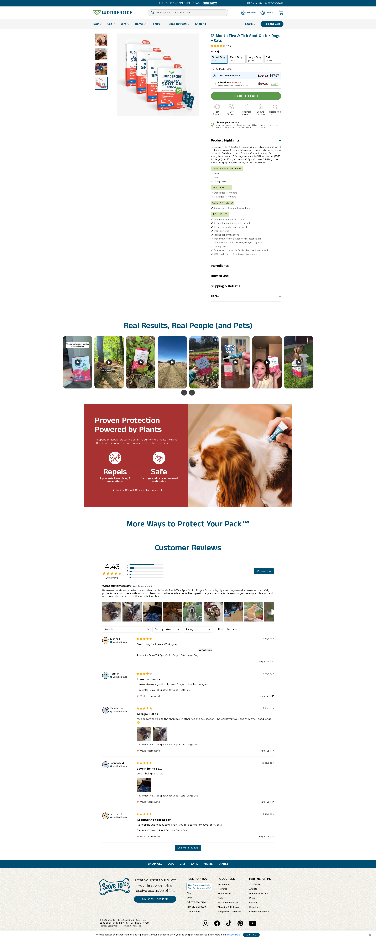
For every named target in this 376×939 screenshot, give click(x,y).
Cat (182, 863)
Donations (254, 907)
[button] (145, 564)
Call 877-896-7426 (196, 902)
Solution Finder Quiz (229, 902)
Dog (171, 863)
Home (208, 863)
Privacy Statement (109, 926)
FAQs (221, 898)
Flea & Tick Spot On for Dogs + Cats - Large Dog (173, 655)
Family (223, 863)
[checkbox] (228, 629)
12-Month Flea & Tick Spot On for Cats (167, 830)
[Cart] (281, 12)
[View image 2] (101, 39)
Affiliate (253, 888)
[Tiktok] (228, 923)
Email (189, 897)
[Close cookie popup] (370, 935)
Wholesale (255, 884)
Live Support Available (199, 886)
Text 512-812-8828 (196, 906)
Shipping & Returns (228, 907)
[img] (142, 586)
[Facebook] (217, 923)
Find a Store (224, 893)
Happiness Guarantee (229, 911)
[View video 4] (101, 68)
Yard (194, 863)
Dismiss (251, 934)
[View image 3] (101, 54)
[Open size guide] (218, 51)
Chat (189, 893)
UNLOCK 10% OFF (155, 899)
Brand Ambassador (259, 893)
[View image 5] (101, 83)
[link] (221, 45)
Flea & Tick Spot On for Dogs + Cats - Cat (169, 690)
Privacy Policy (234, 934)
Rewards (222, 888)
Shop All (155, 863)
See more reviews (188, 847)
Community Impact (259, 911)
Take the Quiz (272, 24)
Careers (253, 902)
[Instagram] (205, 923)
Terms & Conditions (131, 926)
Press (252, 898)
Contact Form (194, 911)
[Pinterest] (240, 923)
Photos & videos (227, 629)
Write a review (264, 571)
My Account (224, 884)
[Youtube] (252, 923)
